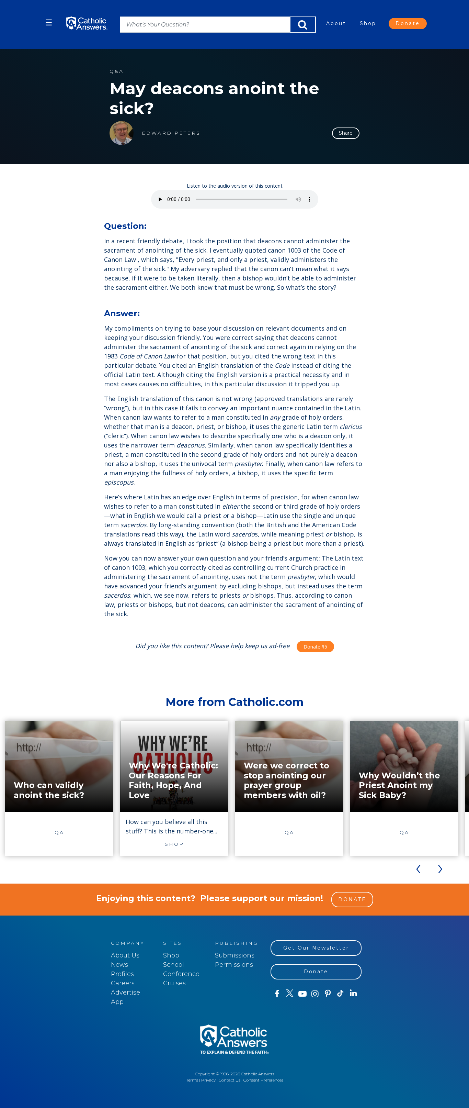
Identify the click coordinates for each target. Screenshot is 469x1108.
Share (346, 133)
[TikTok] (340, 994)
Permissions (234, 964)
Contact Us (229, 1080)
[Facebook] (277, 994)
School (173, 964)
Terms (192, 1080)
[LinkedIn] (353, 993)
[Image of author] (122, 133)
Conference (181, 974)
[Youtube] (302, 994)
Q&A (117, 71)
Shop (368, 23)
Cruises (174, 983)
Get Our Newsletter (316, 948)
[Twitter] (289, 994)
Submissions (234, 955)
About (336, 23)
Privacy (208, 1080)
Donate (408, 23)
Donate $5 (315, 646)
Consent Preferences (263, 1080)
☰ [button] (49, 22)
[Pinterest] (327, 994)
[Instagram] (315, 994)
